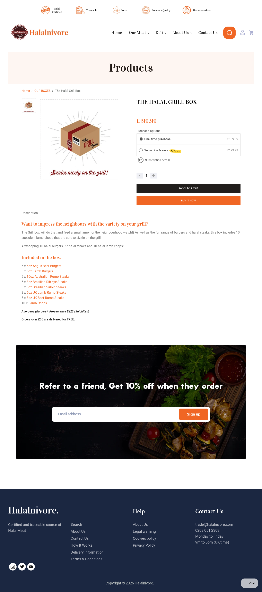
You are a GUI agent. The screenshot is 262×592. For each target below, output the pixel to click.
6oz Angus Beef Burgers (44, 266)
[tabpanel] (80, 139)
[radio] (141, 139)
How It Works (81, 545)
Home (116, 32)
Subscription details (157, 160)
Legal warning (144, 531)
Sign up (193, 414)
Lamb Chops (37, 303)
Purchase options (148, 131)
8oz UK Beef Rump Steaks (45, 298)
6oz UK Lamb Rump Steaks (46, 292)
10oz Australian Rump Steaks (48, 277)
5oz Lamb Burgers (40, 271)
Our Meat (138, 32)
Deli (160, 32)
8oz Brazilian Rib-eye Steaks (47, 282)
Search (76, 524)
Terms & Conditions (86, 559)
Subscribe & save (162, 150)
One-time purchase (157, 139)
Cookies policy (144, 538)
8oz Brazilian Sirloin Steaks (46, 287)
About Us (181, 32)
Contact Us (208, 32)
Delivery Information (87, 552)
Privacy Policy (144, 545)
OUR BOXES (42, 91)
